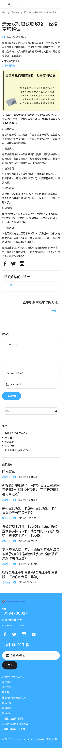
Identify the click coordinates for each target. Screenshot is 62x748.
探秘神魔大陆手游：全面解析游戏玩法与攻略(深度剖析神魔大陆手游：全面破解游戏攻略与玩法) (30, 554)
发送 (9, 665)
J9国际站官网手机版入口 (15, 723)
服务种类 (9, 446)
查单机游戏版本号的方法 (40, 302)
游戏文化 (9, 441)
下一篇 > (54, 310)
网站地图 (6, 703)
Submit (11, 396)
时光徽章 (8, 471)
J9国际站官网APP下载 (13, 729)
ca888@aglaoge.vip (13, 625)
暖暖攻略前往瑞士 (17, 277)
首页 (4, 12)
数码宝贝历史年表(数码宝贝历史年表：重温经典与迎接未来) (30, 510)
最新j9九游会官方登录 (16, 433)
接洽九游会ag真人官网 (17, 450)
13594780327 (14, 613)
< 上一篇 (8, 285)
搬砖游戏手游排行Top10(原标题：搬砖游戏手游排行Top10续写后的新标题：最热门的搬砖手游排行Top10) (30, 531)
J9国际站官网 (50, 739)
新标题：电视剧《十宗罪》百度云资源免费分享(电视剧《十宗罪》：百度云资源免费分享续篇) (30, 490)
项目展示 (9, 437)
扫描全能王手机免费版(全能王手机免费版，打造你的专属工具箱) (30, 574)
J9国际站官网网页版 (12, 718)
